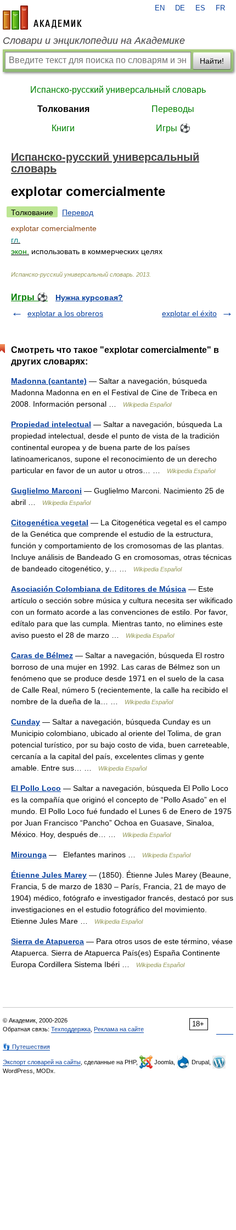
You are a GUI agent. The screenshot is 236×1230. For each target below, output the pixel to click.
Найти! (212, 61)
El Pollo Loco (36, 788)
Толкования (63, 109)
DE (180, 8)
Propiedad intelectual (51, 424)
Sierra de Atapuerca (47, 941)
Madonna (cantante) (49, 381)
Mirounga (29, 854)
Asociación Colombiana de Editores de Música (98, 589)
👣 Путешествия (26, 1046)
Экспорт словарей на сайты (42, 1062)
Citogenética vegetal (49, 522)
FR (220, 8)
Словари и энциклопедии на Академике (94, 40)
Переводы (172, 109)
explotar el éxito (189, 313)
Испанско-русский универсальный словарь (118, 89)
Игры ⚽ (173, 128)
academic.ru (42, 17)
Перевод (77, 212)
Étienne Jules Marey (49, 874)
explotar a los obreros (65, 313)
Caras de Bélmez (42, 655)
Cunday (25, 721)
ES (200, 8)
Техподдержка (71, 1029)
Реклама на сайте (119, 1029)
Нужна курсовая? (89, 297)
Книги (63, 128)
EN (160, 8)
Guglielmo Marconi (46, 490)
